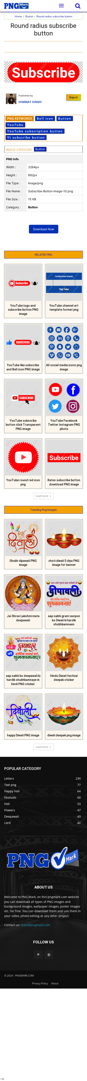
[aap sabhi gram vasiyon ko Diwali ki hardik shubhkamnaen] (64, 594)
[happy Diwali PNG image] (23, 713)
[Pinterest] (55, 46)
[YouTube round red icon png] (23, 457)
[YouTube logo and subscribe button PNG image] (23, 283)
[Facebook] (35, 46)
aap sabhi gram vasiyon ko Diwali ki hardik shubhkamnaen (64, 620)
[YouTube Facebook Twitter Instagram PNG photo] (64, 398)
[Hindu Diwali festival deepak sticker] (64, 653)
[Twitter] (45, 46)
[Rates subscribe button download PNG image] (64, 457)
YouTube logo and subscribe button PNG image (23, 310)
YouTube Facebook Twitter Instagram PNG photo (64, 425)
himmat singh (30, 102)
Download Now (43, 229)
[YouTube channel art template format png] (64, 283)
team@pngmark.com (35, 925)
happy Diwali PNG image (23, 735)
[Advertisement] (43, 1032)
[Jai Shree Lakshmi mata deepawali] (23, 594)
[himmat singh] (12, 98)
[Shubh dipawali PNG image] (23, 538)
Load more (42, 496)
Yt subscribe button (26, 137)
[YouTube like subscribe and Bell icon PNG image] (23, 342)
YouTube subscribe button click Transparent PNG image (23, 425)
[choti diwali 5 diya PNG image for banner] (64, 538)
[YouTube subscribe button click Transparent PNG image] (23, 398)
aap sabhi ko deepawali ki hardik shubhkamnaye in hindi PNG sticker (23, 680)
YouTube (15, 125)
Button (29, 16)
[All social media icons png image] (64, 342)
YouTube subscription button (35, 131)
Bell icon (45, 118)
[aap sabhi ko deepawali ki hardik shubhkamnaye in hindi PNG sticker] (23, 653)
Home (18, 16)
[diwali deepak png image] (64, 713)
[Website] (49, 955)
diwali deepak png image (63, 735)
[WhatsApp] (65, 46)
